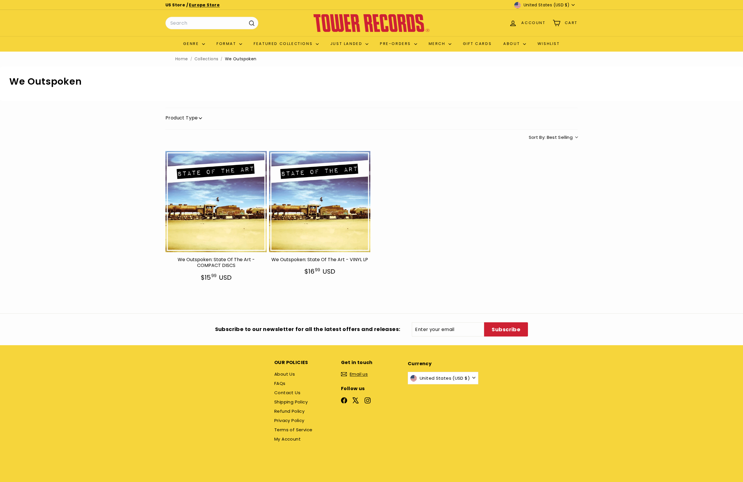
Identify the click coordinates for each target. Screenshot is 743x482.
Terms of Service (293, 430)
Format (227, 43)
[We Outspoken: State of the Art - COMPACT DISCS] (216, 201)
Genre (192, 43)
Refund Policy (289, 411)
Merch (438, 43)
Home (181, 59)
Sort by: (551, 137)
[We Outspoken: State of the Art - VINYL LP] (319, 201)
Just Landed (347, 43)
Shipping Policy (291, 402)
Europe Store (204, 5)
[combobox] (211, 23)
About (512, 43)
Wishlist (549, 43)
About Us (284, 374)
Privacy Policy (289, 420)
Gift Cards (477, 43)
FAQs (280, 383)
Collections (206, 59)
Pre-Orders (396, 43)
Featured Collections (284, 43)
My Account (287, 439)
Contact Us (287, 393)
